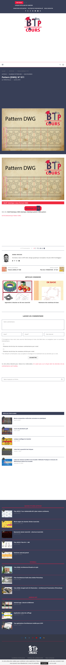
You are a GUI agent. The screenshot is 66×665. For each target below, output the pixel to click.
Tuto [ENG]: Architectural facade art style (26, 567)
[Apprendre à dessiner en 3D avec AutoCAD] (17, 290)
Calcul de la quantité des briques (23, 449)
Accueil (3, 71)
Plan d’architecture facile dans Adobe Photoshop (28, 577)
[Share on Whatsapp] (42, 248)
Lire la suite (52, 663)
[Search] (60, 64)
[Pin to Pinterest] (40, 248)
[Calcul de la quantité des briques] (7, 452)
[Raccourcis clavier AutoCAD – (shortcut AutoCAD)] (7, 534)
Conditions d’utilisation (19, 8)
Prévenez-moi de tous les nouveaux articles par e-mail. (19, 351)
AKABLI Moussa (7, 80)
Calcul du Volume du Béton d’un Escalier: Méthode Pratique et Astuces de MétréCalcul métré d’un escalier (35, 460)
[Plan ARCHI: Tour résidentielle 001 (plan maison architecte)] (7, 513)
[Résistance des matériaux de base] (48, 290)
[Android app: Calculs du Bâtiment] (7, 605)
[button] (24, 2)
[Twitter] (27, 11)
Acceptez (44, 663)
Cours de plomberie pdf (21, 428)
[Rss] (40, 11)
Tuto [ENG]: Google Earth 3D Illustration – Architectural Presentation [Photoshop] (38, 588)
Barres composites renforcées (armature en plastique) (30, 418)
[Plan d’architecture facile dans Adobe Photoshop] (7, 580)
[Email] (37, 11)
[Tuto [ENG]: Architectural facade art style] (7, 569)
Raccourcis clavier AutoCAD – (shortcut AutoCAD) (28, 532)
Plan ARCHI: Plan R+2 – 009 (22, 542)
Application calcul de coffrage (22, 613)
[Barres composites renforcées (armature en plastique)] (7, 420)
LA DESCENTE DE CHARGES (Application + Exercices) (29, 5)
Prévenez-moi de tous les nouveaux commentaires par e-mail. (21, 346)
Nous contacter (48, 8)
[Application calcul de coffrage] (7, 615)
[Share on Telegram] (44, 248)
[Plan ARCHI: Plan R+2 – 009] (7, 545)
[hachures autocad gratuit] (7, 555)
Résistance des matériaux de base (49, 302)
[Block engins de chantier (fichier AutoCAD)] (7, 524)
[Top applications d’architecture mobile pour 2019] (7, 625)
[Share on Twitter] (39, 248)
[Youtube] (35, 11)
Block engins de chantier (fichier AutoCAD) (26, 521)
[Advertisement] (33, 47)
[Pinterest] (32, 11)
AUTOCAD (11, 71)
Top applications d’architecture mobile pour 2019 (28, 623)
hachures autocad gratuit (21, 552)
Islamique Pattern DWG (14, 215)
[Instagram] (30, 11)
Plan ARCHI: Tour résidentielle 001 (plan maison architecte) (31, 511)
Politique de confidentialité (35, 8)
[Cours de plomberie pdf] (7, 431)
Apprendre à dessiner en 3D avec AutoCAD (17, 302)
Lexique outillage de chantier (22, 439)
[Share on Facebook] (37, 248)
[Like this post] (35, 248)
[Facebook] (25, 11)
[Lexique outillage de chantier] (7, 441)
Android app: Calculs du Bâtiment (24, 602)
